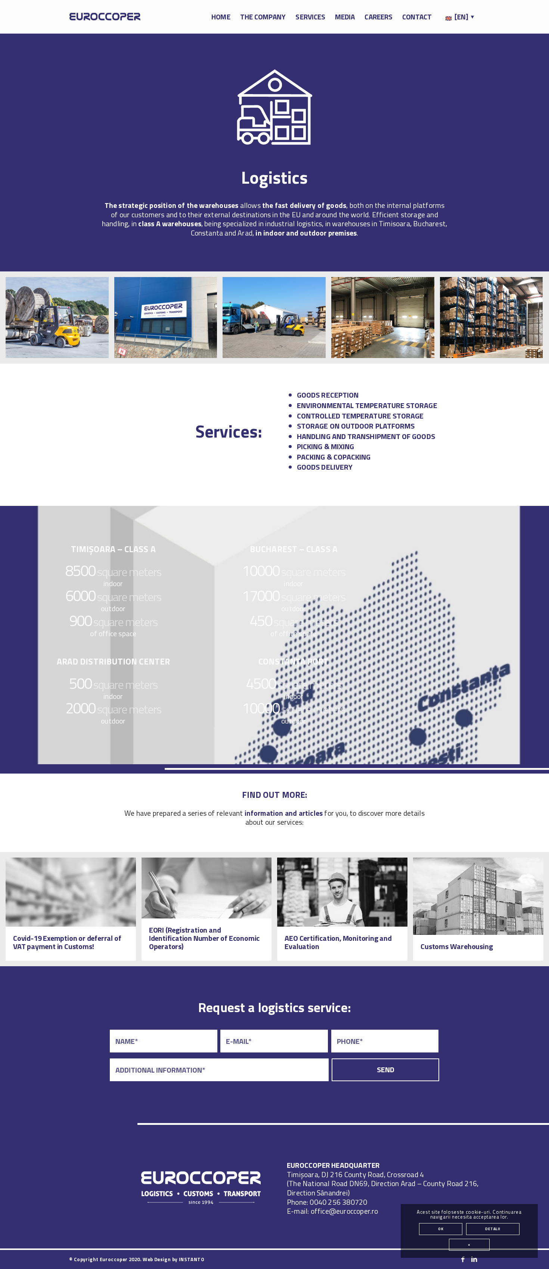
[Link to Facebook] (463, 1259)
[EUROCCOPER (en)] (105, 16)
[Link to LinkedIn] (474, 1259)
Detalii (492, 1229)
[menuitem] (221, 16)
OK (440, 1229)
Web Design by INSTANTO (173, 1259)
